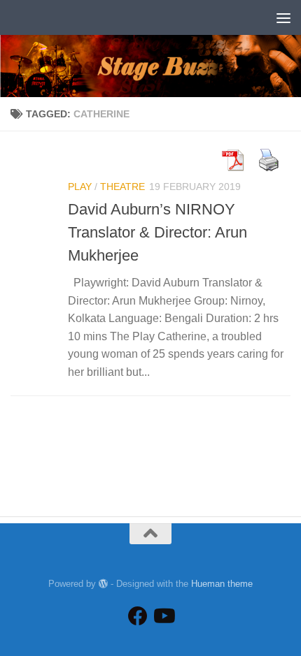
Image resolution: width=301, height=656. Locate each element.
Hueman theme (222, 583)
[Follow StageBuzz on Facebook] (138, 616)
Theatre (122, 186)
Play (80, 186)
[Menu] (283, 17)
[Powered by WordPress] (103, 583)
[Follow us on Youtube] (163, 616)
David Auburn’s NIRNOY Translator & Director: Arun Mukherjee (157, 232)
